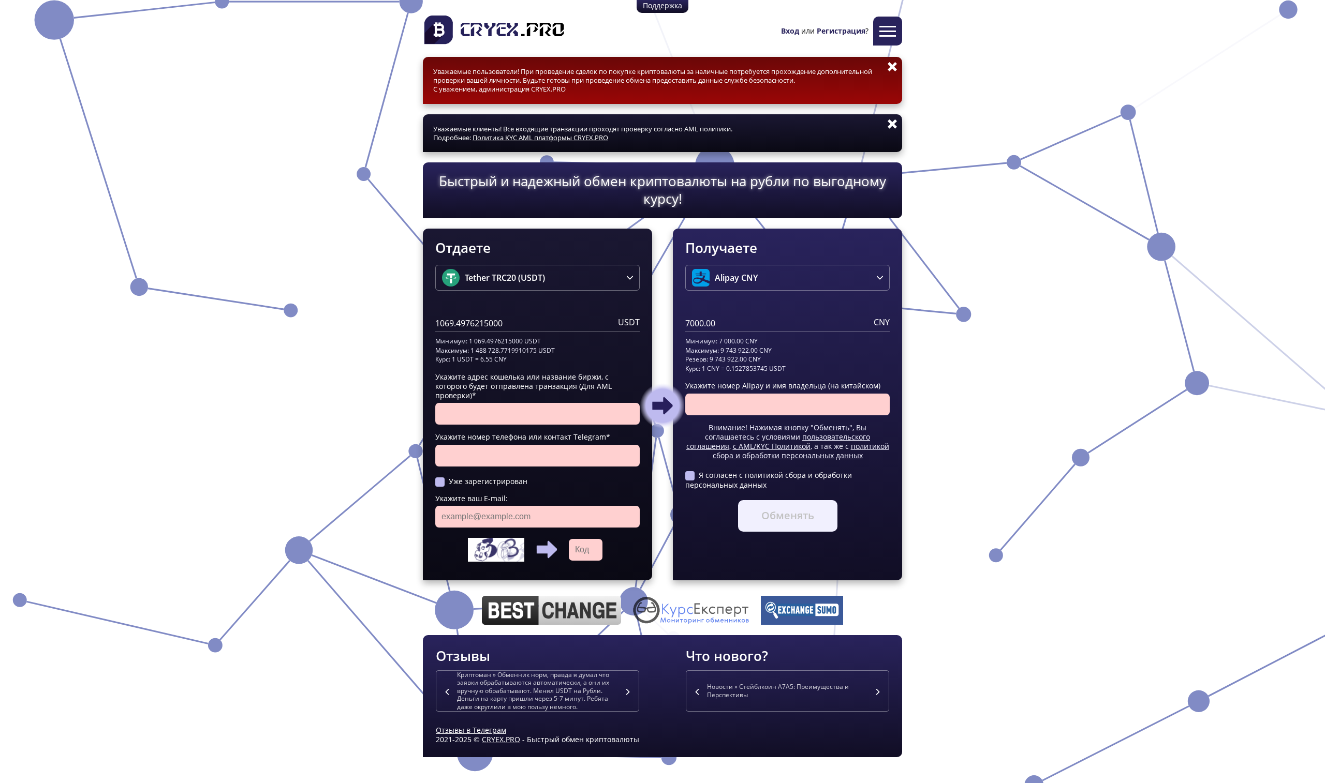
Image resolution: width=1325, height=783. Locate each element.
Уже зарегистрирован (488, 481)
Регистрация (841, 31)
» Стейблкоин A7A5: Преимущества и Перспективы (778, 690)
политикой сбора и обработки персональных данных (801, 450)
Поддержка (662, 5)
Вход (790, 31)
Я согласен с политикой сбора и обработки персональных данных (768, 479)
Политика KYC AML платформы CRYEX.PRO (540, 137)
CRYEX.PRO (501, 739)
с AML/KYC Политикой (772, 446)
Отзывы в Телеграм (471, 730)
